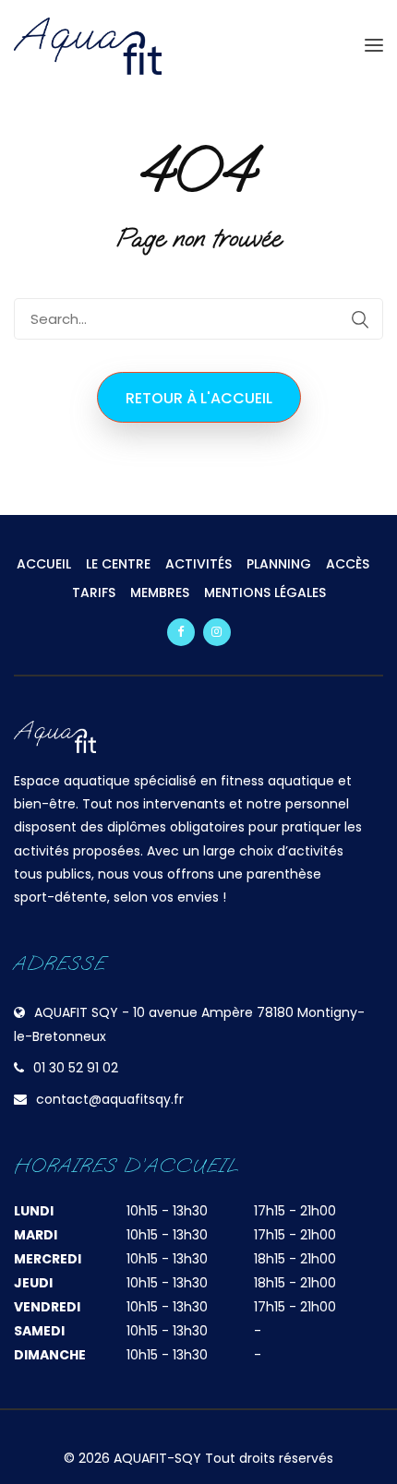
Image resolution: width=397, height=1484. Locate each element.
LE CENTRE (118, 564)
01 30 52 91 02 (75, 1068)
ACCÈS (347, 564)
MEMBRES (159, 592)
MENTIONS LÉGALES (265, 592)
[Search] (360, 319)
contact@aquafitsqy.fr (110, 1099)
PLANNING (279, 564)
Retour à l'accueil (199, 398)
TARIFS (93, 592)
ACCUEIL (44, 564)
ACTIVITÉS (198, 564)
